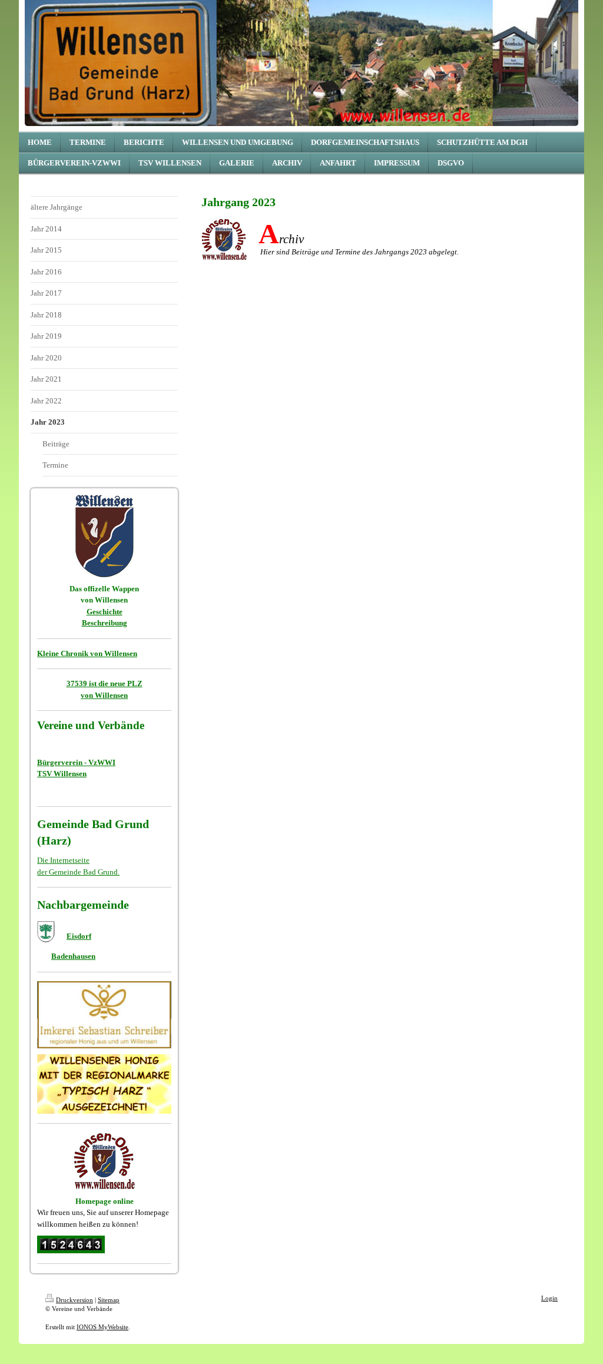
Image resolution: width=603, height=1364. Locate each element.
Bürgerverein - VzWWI (76, 762)
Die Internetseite (63, 860)
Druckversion (74, 1299)
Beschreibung (104, 622)
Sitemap (109, 1299)
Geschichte (104, 611)
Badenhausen (73, 956)
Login (549, 1298)
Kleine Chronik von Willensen (87, 653)
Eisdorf (79, 936)
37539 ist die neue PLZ (105, 683)
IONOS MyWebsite (102, 1326)
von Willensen (104, 695)
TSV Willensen (62, 773)
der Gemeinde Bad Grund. (78, 872)
